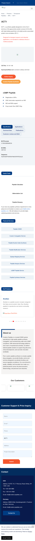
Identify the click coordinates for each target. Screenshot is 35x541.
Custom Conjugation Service (17, 236)
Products (9, 13)
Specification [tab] (7, 127)
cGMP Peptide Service (17, 270)
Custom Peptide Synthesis (11, 82)
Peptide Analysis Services (17, 263)
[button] (9, 321)
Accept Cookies (7, 538)
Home (2, 13)
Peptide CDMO (17, 229)
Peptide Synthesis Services (17, 277)
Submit (11, 461)
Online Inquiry (8, 77)
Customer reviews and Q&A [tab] (11, 134)
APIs (9, 15)
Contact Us (11, 513)
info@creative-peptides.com (14, 494)
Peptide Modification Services (17, 250)
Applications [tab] (18, 127)
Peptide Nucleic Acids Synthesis (17, 243)
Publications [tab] (19, 130)
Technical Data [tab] (7, 130)
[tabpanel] (17, 149)
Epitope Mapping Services (17, 256)
